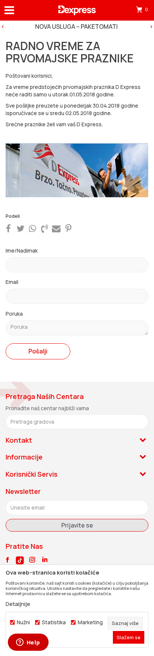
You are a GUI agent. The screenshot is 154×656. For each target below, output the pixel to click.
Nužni (23, 622)
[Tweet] (20, 228)
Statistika (54, 622)
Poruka (14, 313)
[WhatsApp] (32, 228)
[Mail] (56, 228)
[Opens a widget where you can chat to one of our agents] (28, 643)
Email (12, 281)
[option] (77, 26)
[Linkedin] (45, 560)
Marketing (90, 622)
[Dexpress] (77, 10)
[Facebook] (8, 228)
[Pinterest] (68, 228)
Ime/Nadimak (22, 250)
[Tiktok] (20, 560)
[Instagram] (32, 560)
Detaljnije (18, 604)
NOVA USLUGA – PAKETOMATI (76, 26)
